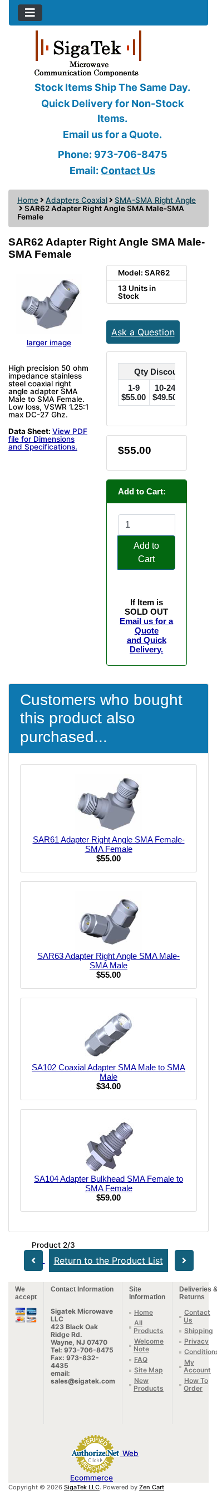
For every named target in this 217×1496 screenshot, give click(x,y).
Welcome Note (149, 1345)
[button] (196, 1441)
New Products (149, 1384)
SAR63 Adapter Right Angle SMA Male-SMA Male (108, 960)
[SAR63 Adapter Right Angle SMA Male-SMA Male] (108, 920)
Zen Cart (151, 1487)
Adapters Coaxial (76, 200)
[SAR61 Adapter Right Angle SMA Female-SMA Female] (108, 803)
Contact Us (128, 170)
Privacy (196, 1341)
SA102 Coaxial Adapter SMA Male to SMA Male (108, 1072)
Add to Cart (146, 552)
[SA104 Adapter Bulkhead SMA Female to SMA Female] (108, 1145)
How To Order (196, 1384)
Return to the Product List (108, 1260)
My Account (197, 1366)
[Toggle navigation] (30, 12)
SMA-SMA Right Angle (155, 200)
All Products (149, 1327)
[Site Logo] (108, 53)
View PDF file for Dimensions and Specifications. (47, 439)
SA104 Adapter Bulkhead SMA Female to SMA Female (108, 1183)
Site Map (148, 1370)
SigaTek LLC (82, 1487)
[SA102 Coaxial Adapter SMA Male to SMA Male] (108, 1034)
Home (27, 200)
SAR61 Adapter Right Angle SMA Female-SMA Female (109, 844)
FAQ (140, 1359)
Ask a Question (143, 332)
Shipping (198, 1330)
